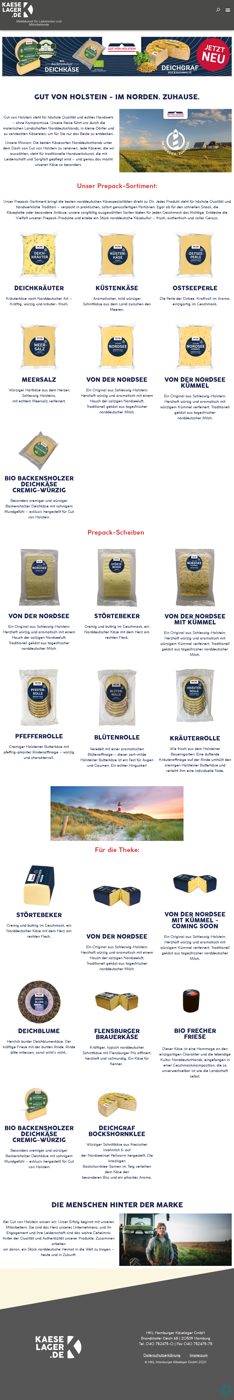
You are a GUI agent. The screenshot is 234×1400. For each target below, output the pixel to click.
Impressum (199, 1355)
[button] (218, 10)
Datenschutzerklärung (162, 1355)
